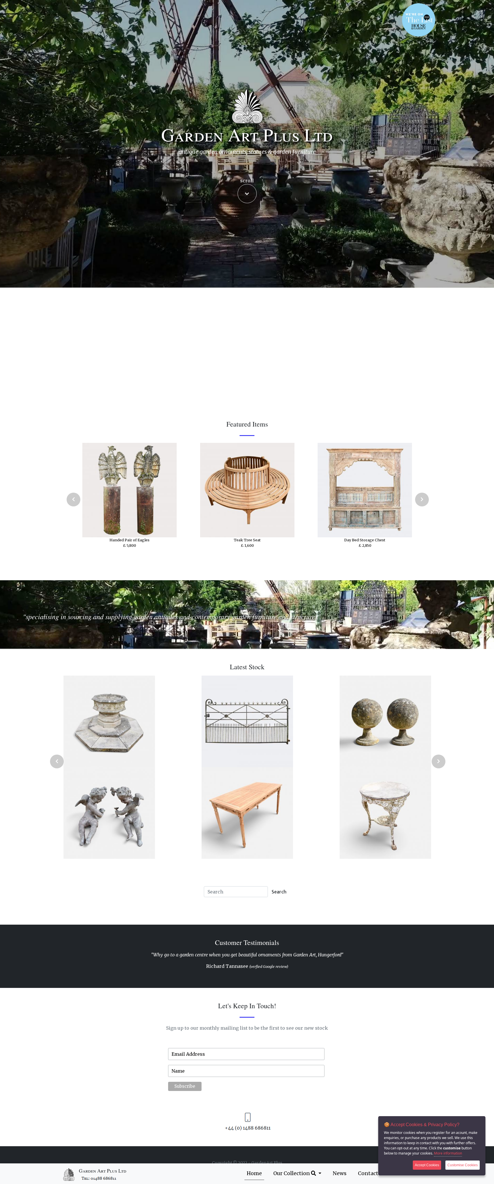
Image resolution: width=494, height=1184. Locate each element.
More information (448, 1153)
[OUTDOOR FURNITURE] (385, 813)
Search (279, 892)
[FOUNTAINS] (108, 813)
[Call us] (99, 1178)
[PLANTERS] (246, 813)
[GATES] (108, 721)
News (339, 1173)
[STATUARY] (246, 721)
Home (254, 1173)
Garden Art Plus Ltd (102, 1171)
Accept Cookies (427, 1165)
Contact (368, 1173)
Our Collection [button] (292, 1173)
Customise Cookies (462, 1165)
